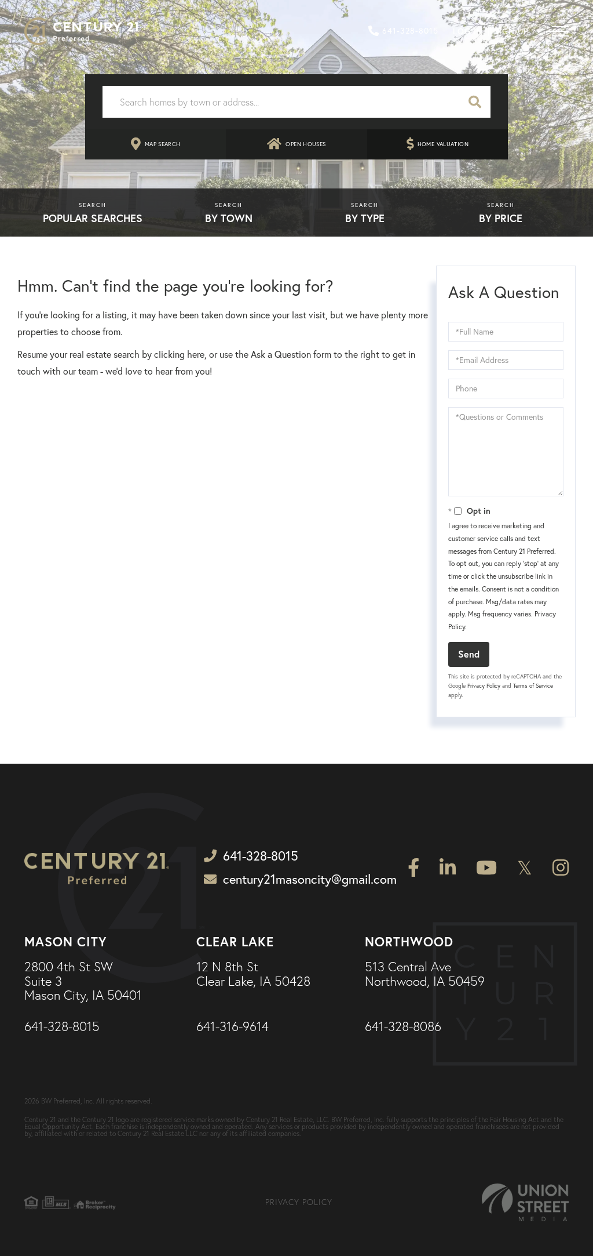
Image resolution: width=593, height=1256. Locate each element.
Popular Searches (92, 218)
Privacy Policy (483, 685)
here (195, 354)
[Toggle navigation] (557, 31)
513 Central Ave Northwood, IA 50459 (425, 974)
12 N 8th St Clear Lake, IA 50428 (253, 974)
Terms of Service (533, 685)
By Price (500, 218)
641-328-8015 (410, 31)
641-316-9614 (232, 1027)
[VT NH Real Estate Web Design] (525, 1202)
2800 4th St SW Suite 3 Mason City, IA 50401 (83, 981)
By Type (365, 218)
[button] (475, 101)
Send (468, 654)
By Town (228, 218)
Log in (468, 31)
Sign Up (511, 31)
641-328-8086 (403, 1027)
